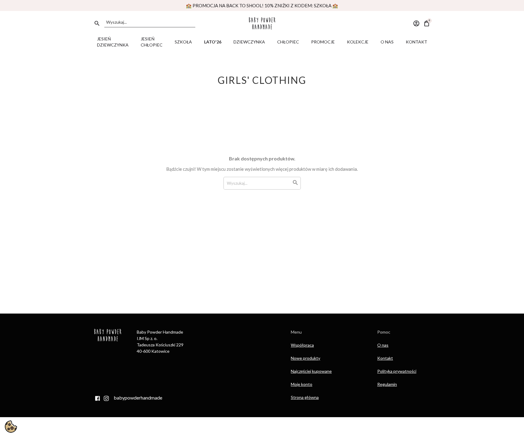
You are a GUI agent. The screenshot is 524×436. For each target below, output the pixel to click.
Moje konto (301, 384)
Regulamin (387, 384)
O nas (382, 345)
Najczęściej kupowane (311, 371)
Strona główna (305, 397)
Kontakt (385, 358)
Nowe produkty (305, 358)
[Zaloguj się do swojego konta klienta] (416, 23)
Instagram (106, 398)
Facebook (97, 398)
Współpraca (302, 345)
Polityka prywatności (396, 371)
